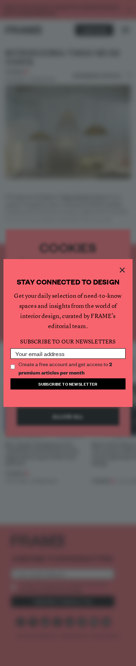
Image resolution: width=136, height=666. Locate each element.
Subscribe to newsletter (68, 383)
